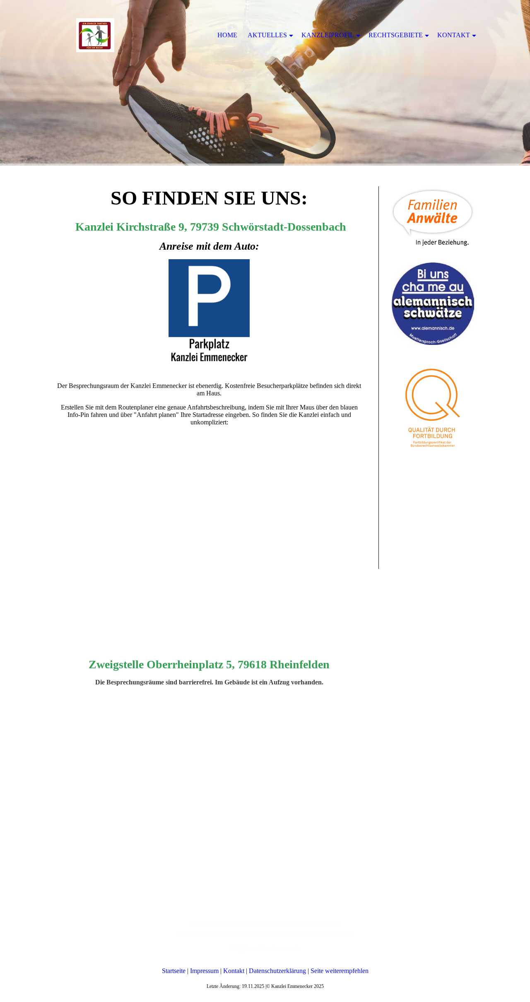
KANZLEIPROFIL (327, 35)
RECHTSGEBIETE (396, 35)
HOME (227, 35)
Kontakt (233, 970)
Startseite (174, 970)
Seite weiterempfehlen (340, 970)
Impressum (204, 970)
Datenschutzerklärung (277, 970)
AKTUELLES (267, 35)
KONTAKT (453, 35)
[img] (265, 83)
